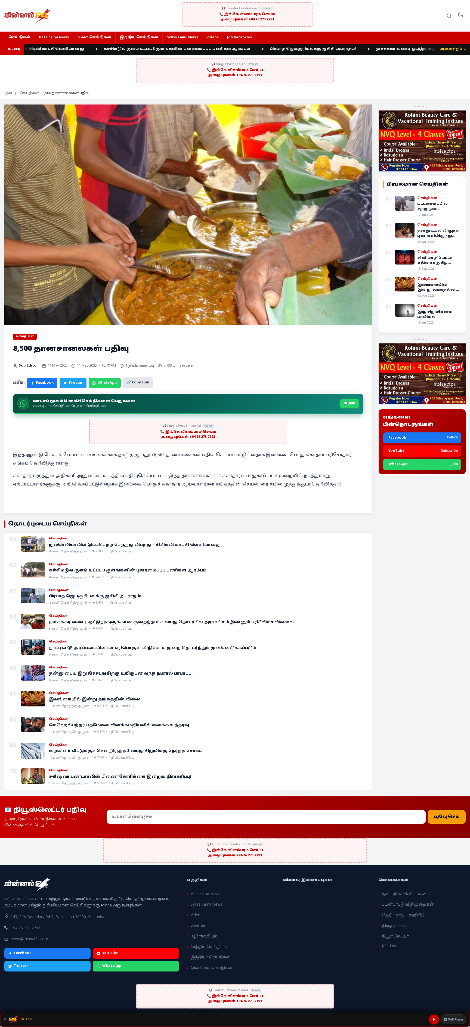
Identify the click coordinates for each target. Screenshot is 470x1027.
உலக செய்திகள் (94, 37)
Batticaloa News (54, 37)
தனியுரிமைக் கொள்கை (406, 894)
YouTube (110, 953)
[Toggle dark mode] (460, 16)
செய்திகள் (19, 37)
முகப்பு (10, 93)
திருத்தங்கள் (395, 926)
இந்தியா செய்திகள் (210, 957)
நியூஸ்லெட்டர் (395, 936)
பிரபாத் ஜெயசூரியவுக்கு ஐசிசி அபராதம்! (270, 49)
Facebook (45, 383)
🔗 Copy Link (138, 382)
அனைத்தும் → (453, 49)
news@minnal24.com (29, 939)
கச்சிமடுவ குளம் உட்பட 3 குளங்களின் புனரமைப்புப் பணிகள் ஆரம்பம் (134, 49)
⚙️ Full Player (453, 1019)
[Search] (449, 16)
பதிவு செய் (447, 817)
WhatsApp (107, 383)
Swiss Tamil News (182, 37)
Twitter (76, 383)
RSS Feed (390, 946)
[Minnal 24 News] (27, 16)
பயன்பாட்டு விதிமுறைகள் (408, 904)
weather (198, 926)
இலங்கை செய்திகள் (211, 968)
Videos (212, 37)
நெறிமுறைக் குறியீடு (403, 915)
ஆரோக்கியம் (204, 936)
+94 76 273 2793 (25, 928)
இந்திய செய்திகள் (139, 37)
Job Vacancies (239, 37)
